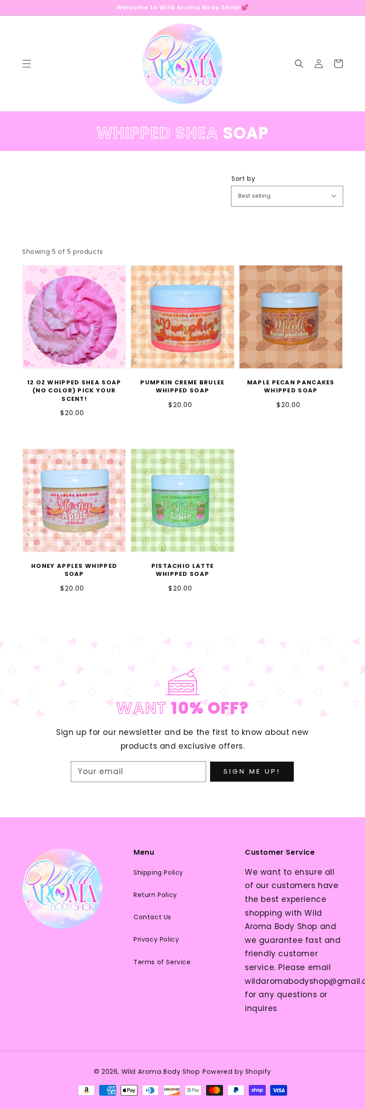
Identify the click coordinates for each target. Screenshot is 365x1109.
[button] (299, 63)
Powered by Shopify (237, 1071)
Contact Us (152, 917)
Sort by (243, 178)
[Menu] (26, 63)
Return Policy (155, 894)
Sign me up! (251, 771)
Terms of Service (162, 962)
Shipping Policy (158, 872)
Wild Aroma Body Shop (161, 1071)
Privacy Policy (156, 939)
